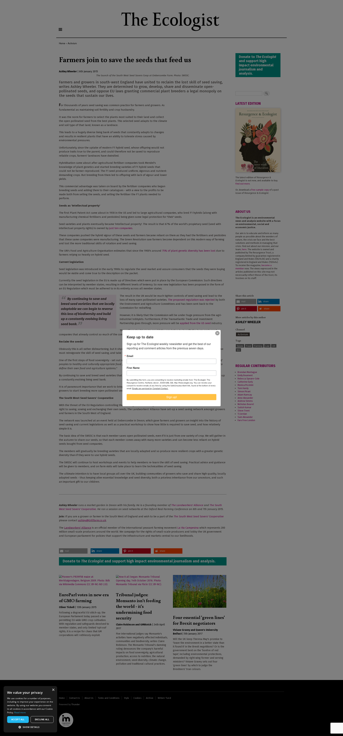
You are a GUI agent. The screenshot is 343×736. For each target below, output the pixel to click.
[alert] (30, 709)
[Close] (217, 333)
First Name (133, 367)
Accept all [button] (18, 719)
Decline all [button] (42, 719)
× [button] (53, 690)
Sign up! (171, 397)
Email (130, 356)
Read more (20, 712)
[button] (30, 727)
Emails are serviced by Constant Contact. (150, 388)
